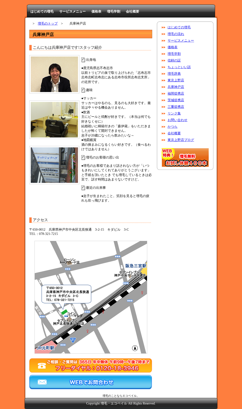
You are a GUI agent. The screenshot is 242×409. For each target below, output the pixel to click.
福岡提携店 (176, 93)
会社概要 (132, 11)
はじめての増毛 (42, 11)
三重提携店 (176, 107)
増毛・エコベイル (114, 403)
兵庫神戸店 (176, 87)
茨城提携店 (176, 100)
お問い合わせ (177, 120)
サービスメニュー (72, 11)
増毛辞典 (174, 73)
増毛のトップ (48, 23)
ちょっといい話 (179, 67)
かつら (172, 126)
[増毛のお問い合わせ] (90, 388)
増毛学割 (113, 11)
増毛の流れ (176, 34)
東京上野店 (176, 80)
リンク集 (174, 113)
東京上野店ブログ (181, 140)
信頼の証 (174, 60)
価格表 (96, 11)
